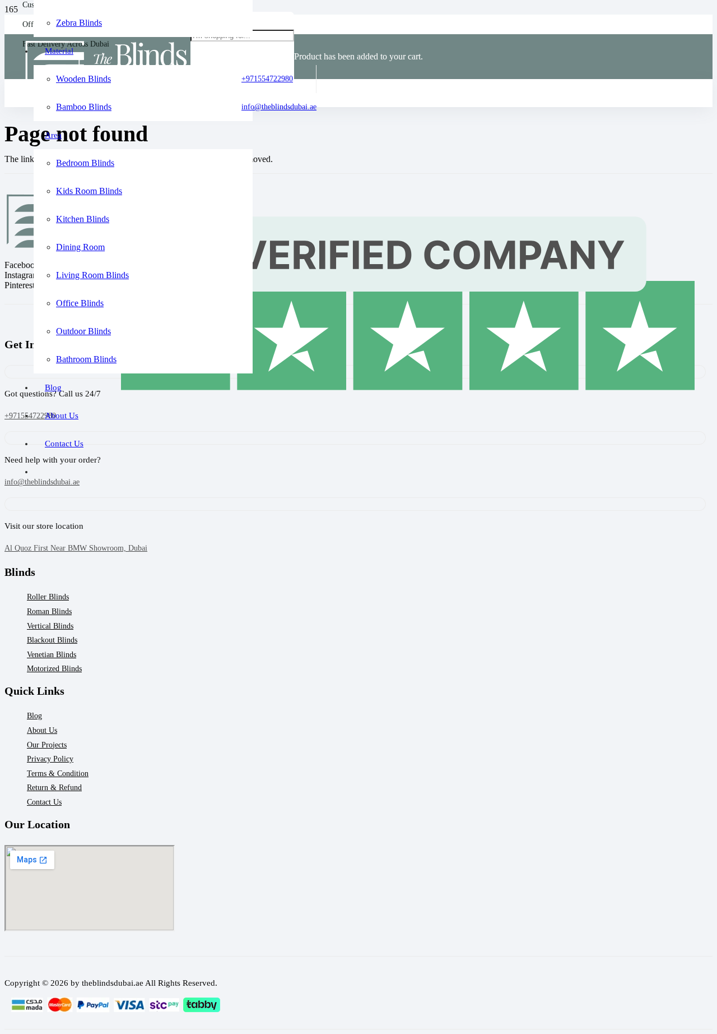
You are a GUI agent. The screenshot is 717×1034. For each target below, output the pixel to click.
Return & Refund (54, 787)
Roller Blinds (48, 597)
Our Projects (47, 745)
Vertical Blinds (50, 626)
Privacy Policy (50, 759)
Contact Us (44, 802)
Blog (34, 716)
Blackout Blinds (52, 640)
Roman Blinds (49, 611)
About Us (42, 730)
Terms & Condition (58, 773)
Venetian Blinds (51, 654)
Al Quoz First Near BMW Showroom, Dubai (75, 548)
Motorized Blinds (54, 668)
